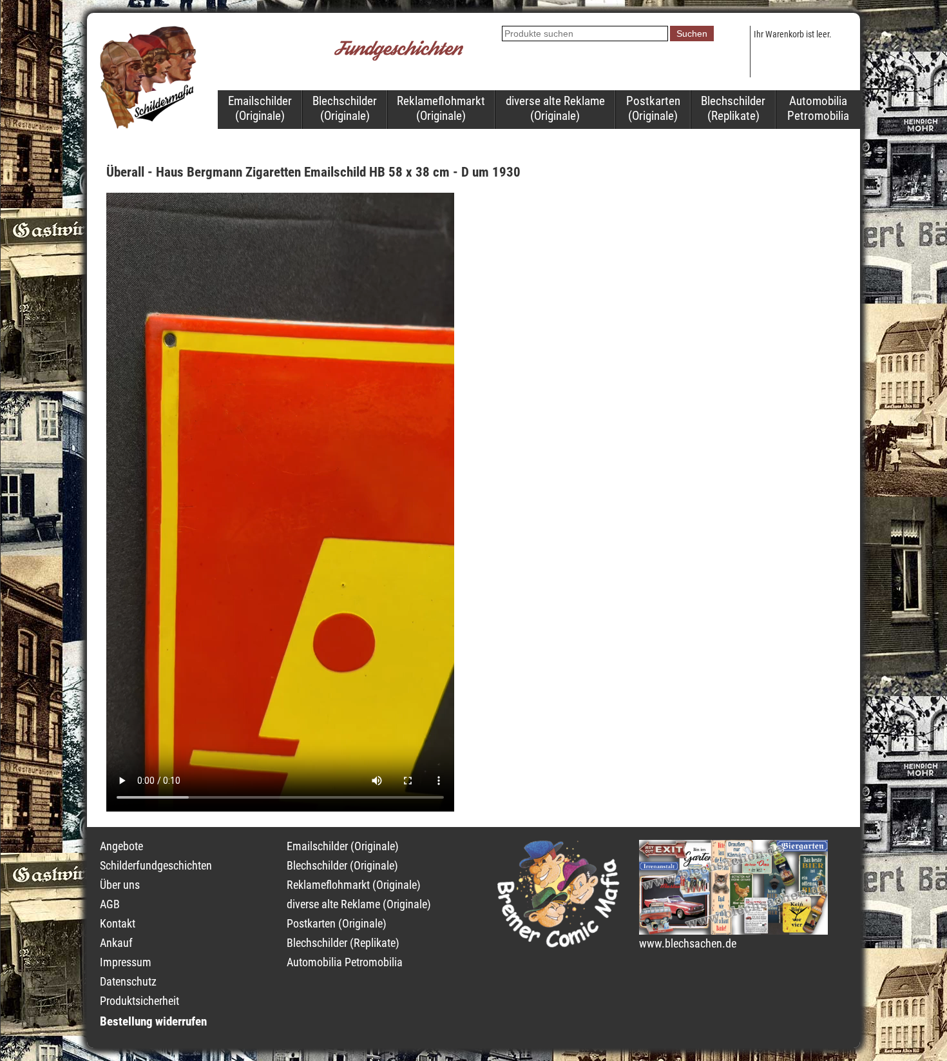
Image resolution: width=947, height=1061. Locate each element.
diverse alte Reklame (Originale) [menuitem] (555, 108)
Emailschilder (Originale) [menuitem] (260, 108)
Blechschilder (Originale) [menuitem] (344, 108)
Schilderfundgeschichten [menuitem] (156, 865)
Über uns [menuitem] (120, 885)
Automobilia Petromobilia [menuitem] (818, 108)
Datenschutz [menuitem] (128, 981)
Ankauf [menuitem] (116, 943)
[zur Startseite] (148, 125)
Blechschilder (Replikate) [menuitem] (733, 108)
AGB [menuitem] (110, 904)
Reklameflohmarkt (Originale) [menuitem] (441, 108)
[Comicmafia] (558, 943)
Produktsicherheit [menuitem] (139, 1001)
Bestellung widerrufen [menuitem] (153, 1021)
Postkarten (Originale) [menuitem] (653, 108)
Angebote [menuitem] (121, 846)
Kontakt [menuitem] (117, 923)
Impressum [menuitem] (125, 962)
